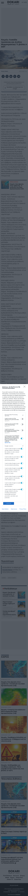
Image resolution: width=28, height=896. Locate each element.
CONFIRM (8, 503)
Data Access (14, 509)
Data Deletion (5, 509)
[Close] (24, 387)
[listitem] (14, 415)
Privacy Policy (22, 509)
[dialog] (14, 448)
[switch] (22, 419)
